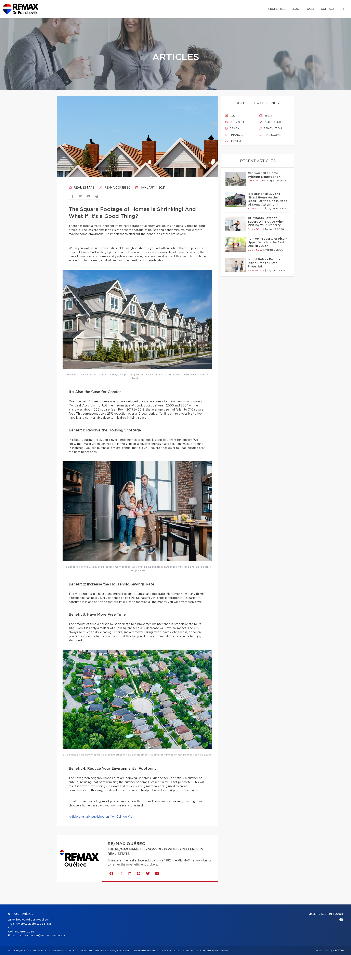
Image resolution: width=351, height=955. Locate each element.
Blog (295, 9)
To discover (272, 135)
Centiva (337, 950)
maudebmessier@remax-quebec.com (42, 935)
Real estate (83, 187)
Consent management (214, 951)
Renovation (272, 128)
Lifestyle (236, 141)
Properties (276, 9)
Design (234, 128)
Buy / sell (237, 122)
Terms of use (190, 951)
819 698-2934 (24, 931)
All (232, 115)
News (267, 115)
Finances (236, 135)
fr (345, 9)
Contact (328, 9)
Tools (310, 9)
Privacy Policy (170, 951)
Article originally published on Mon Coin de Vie (100, 816)
